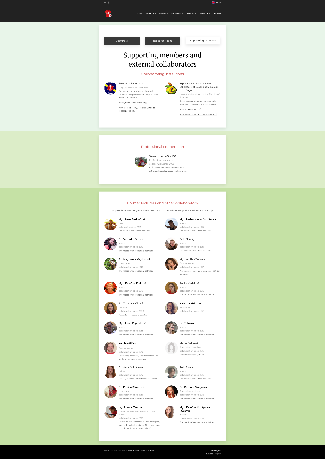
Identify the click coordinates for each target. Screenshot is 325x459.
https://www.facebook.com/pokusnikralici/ (198, 114)
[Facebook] (105, 2)
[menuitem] (140, 13)
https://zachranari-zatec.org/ (133, 102)
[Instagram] (108, 2)
